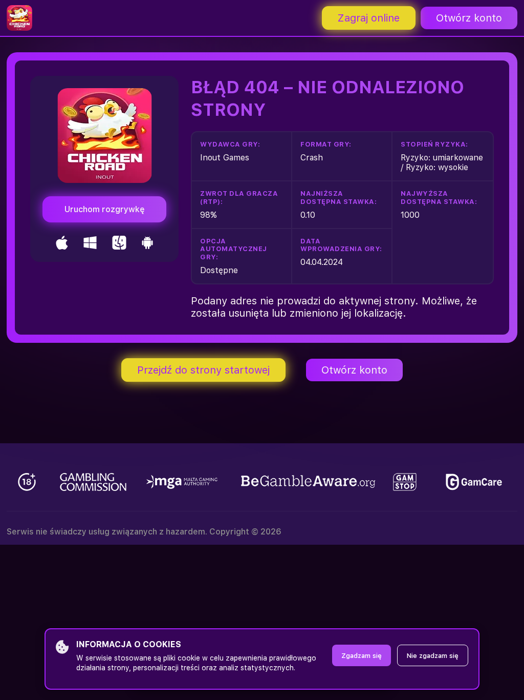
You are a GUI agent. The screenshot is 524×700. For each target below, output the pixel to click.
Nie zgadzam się (432, 656)
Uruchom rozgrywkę (104, 209)
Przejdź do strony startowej (203, 370)
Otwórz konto (469, 18)
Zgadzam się (361, 656)
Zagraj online (369, 18)
